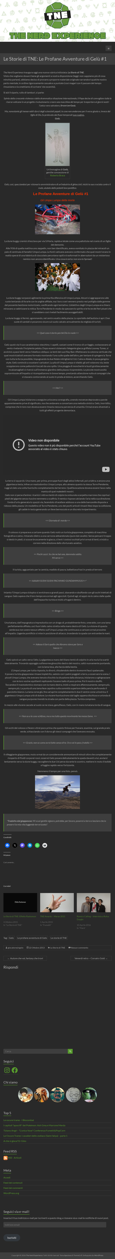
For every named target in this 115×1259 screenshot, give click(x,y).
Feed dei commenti (13, 1187)
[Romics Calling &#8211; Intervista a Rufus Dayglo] (94, 902)
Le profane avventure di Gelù (32, 937)
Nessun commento (79, 947)
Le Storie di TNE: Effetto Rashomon (19, 916)
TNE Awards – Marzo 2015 (52, 916)
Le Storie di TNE (57, 947)
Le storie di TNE (59, 937)
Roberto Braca (57, 175)
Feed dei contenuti (12, 1182)
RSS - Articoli (14, 1157)
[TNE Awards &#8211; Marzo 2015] (57, 902)
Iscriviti (11, 1237)
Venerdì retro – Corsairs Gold (91, 958)
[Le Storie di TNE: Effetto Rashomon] (20, 902)
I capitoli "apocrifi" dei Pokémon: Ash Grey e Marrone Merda (34, 1125)
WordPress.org (11, 1193)
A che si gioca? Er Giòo (14, 1140)
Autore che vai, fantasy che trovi (25, 958)
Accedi (6, 1177)
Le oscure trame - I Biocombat (18, 1120)
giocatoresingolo (15, 947)
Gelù (11, 937)
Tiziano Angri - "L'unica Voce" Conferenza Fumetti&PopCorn (34, 1130)
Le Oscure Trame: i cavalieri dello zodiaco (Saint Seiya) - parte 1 (35, 1135)
